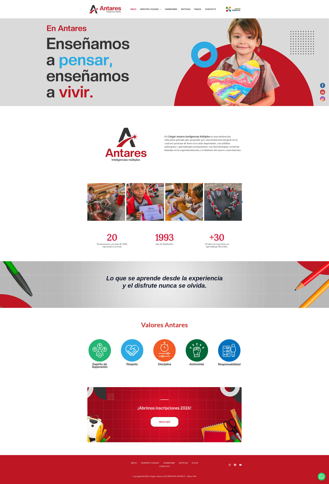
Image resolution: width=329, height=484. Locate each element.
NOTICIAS (185, 9)
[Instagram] (230, 465)
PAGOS (197, 9)
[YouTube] (240, 465)
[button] (86, 202)
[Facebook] (235, 465)
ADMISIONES (171, 9)
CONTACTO (210, 9)
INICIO (133, 9)
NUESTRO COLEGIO (149, 9)
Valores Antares (164, 325)
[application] (160, 9)
